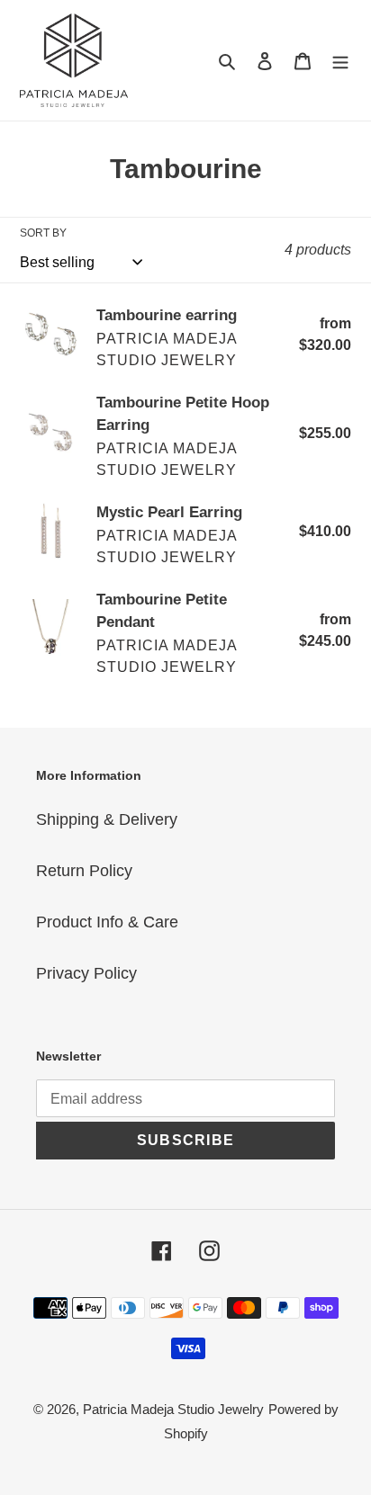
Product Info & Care (107, 922)
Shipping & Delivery (106, 819)
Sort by (43, 233)
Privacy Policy (86, 973)
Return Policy (84, 871)
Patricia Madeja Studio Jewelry (173, 1409)
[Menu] (340, 61)
